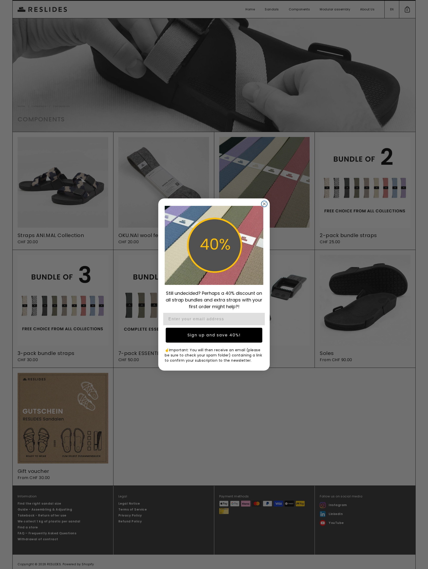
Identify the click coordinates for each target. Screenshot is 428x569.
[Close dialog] (264, 204)
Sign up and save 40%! (214, 335)
